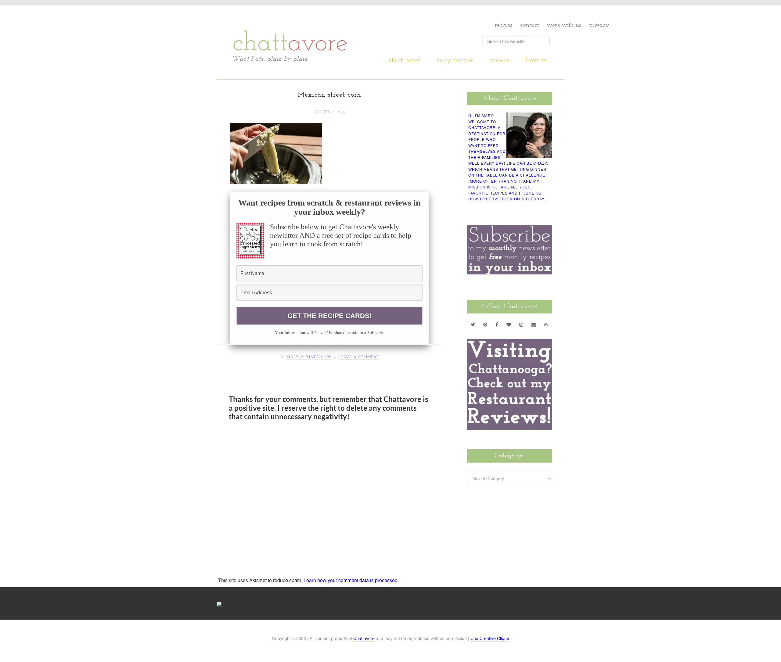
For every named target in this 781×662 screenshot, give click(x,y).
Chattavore (290, 30)
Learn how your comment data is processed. (351, 580)
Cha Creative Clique (489, 638)
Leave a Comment (358, 357)
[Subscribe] (546, 324)
